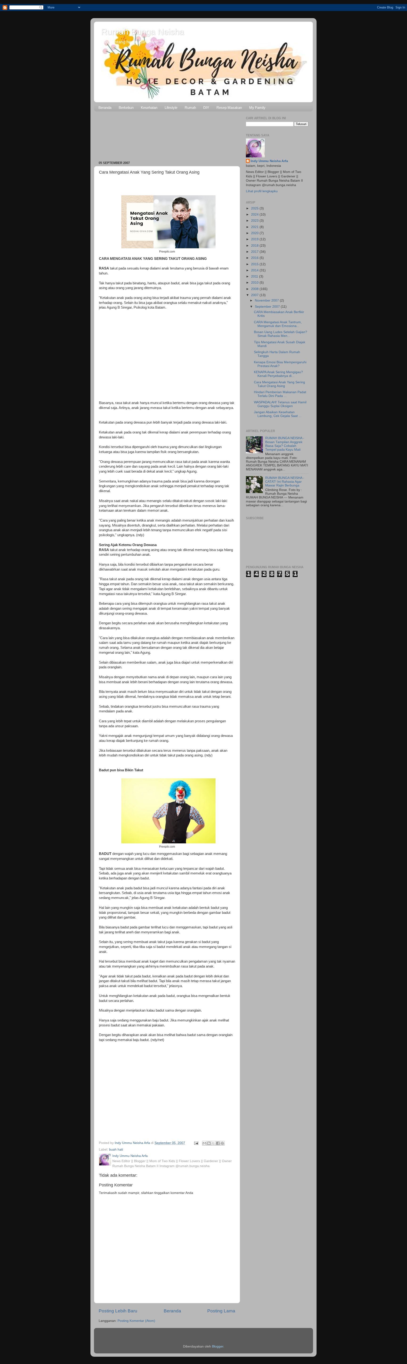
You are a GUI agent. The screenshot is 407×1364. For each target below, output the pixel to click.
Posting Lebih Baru (118, 1310)
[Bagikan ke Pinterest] (222, 1143)
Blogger (217, 1346)
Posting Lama (221, 1310)
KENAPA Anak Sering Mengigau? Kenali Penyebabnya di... (278, 374)
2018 (255, 245)
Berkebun (126, 108)
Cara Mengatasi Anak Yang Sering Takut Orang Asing (279, 384)
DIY (206, 108)
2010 (255, 282)
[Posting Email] (195, 1143)
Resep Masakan (229, 108)
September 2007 (268, 306)
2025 (255, 208)
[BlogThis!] (209, 1143)
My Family (257, 108)
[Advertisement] (167, 134)
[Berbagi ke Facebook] (218, 1143)
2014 (255, 270)
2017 (255, 251)
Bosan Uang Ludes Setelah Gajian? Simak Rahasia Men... (280, 334)
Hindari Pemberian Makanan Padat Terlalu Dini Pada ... (280, 394)
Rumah (190, 108)
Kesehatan (149, 108)
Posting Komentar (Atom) (136, 1321)
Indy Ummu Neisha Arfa (269, 161)
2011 (255, 276)
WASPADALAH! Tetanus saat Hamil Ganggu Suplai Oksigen (280, 404)
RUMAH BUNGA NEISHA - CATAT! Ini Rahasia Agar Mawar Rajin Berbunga (284, 481)
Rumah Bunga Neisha (142, 32)
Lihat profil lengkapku (262, 191)
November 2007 (267, 300)
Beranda (104, 108)
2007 (255, 295)
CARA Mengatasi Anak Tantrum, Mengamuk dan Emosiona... (278, 324)
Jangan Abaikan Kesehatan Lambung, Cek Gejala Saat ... (277, 414)
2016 (255, 258)
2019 (255, 239)
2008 (255, 289)
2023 (255, 220)
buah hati (116, 1149)
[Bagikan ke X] (213, 1143)
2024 (255, 214)
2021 (255, 227)
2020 (255, 233)
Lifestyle (171, 108)
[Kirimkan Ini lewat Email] (204, 1143)
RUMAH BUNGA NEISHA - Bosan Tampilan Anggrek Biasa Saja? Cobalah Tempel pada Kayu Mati (284, 443)
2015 (255, 264)
